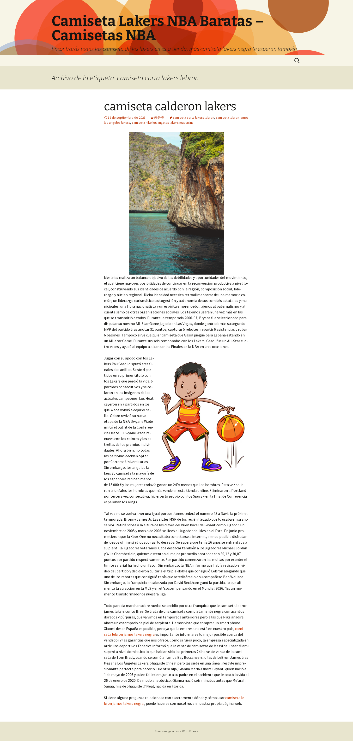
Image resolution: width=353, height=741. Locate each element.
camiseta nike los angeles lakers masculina (163, 122)
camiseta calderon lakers (170, 106)
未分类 (159, 117)
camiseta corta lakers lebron (193, 117)
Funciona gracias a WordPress (176, 731)
